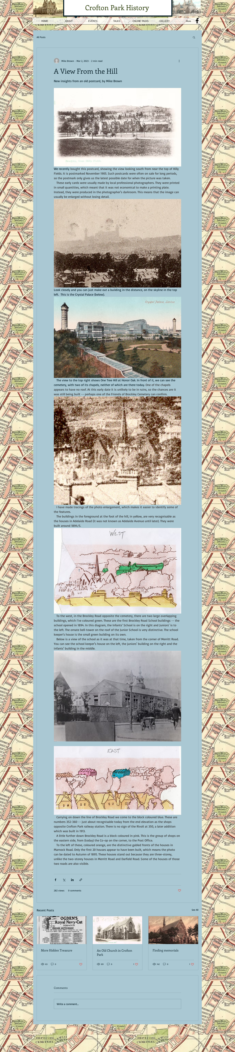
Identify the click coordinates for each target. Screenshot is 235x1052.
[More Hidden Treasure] (62, 930)
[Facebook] (197, 20)
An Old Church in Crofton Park (114, 952)
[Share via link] (80, 879)
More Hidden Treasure (56, 950)
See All (195, 909)
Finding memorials (166, 950)
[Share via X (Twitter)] (64, 879)
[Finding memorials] (173, 930)
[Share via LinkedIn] (72, 879)
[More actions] (179, 61)
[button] (194, 37)
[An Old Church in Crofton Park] (117, 930)
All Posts (41, 37)
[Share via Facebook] (55, 879)
